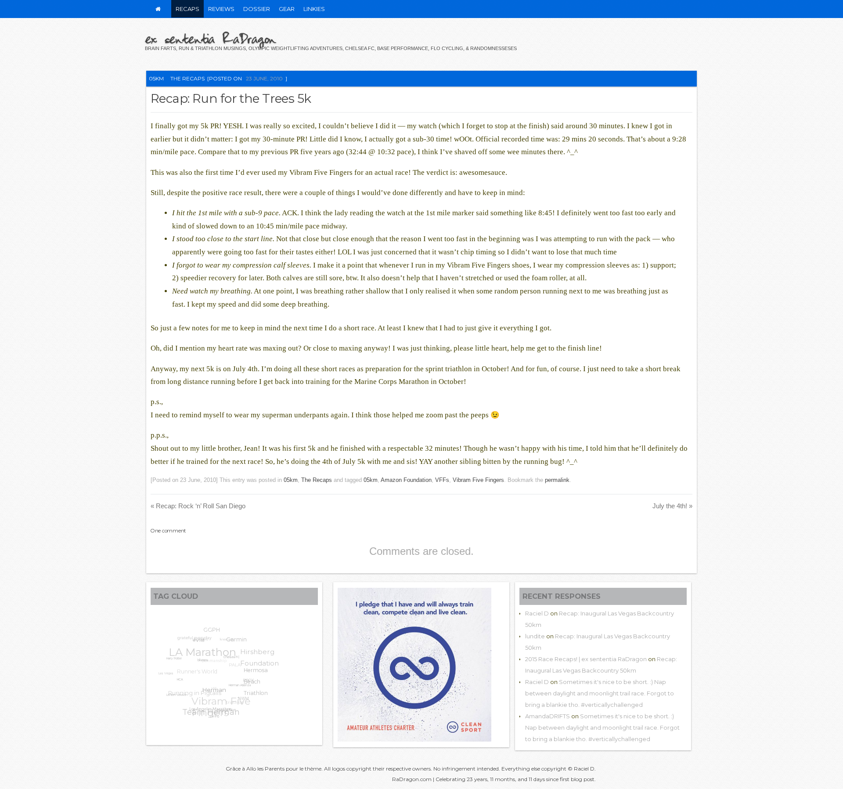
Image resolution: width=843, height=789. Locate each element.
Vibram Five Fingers (478, 480)
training (211, 716)
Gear (287, 8)
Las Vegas (166, 669)
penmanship (218, 657)
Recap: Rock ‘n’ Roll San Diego (198, 506)
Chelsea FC (230, 662)
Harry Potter (173, 657)
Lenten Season (174, 693)
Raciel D (537, 613)
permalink (557, 480)
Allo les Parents (265, 768)
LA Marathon (205, 648)
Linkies (314, 8)
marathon (222, 713)
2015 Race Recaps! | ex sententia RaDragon (586, 658)
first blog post (577, 779)
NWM (241, 702)
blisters (201, 664)
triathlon (234, 702)
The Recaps (187, 78)
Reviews (221, 8)
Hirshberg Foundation (261, 660)
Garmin (237, 643)
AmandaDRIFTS (547, 716)
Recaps (187, 8)
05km (156, 78)
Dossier (256, 8)
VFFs (442, 480)
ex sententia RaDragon (210, 38)
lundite (535, 636)
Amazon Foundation (406, 480)
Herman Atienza (236, 691)
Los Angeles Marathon (206, 710)
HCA (177, 681)
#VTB (199, 642)
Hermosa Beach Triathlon (254, 686)
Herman (210, 693)
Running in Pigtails (195, 687)
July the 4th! (672, 506)
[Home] (158, 9)
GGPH (215, 630)
